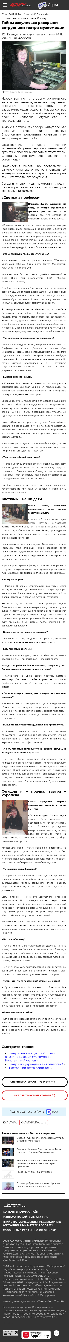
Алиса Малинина (21, 92)
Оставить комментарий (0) (34, 1095)
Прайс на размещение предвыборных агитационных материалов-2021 (32, 1223)
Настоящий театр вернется (29, 1068)
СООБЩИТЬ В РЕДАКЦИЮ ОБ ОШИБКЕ (29, 1230)
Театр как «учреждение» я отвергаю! (36, 1064)
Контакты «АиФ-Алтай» (20, 1211)
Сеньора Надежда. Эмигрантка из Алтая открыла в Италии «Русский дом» (39, 1150)
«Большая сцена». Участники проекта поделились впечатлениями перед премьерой (37, 1163)
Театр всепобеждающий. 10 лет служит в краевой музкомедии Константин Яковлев (30, 1057)
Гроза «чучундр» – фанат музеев (34, 1172)
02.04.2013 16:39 (11, 14)
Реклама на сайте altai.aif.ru (25, 1217)
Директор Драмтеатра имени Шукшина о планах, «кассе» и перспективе (39, 1184)
